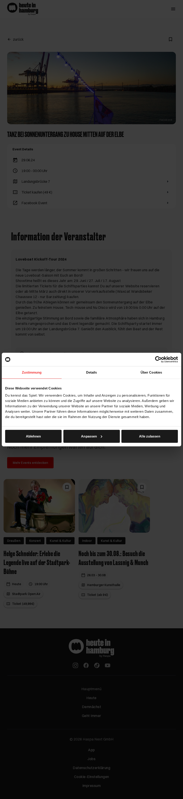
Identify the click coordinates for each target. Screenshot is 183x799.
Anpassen (89, 436)
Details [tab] (91, 372)
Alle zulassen (149, 436)
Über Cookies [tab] (151, 372)
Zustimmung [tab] (32, 372)
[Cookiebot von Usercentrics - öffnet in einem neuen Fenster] (158, 359)
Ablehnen (33, 436)
